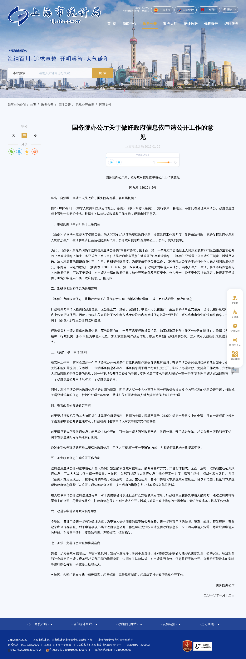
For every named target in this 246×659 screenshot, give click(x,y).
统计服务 (231, 24)
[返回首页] (54, 15)
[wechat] (11, 151)
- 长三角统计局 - (38, 624)
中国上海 (164, 9)
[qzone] (27, 151)
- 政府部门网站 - (127, 624)
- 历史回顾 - (207, 624)
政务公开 (150, 24)
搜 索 (102, 73)
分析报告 (211, 24)
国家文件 (105, 104)
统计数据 (191, 24)
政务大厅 (170, 24)
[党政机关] (187, 646)
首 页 (111, 24)
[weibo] (35, 151)
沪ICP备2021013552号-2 (25, 649)
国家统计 (188, 9)
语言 (230, 9)
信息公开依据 (85, 104)
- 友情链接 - (169, 624)
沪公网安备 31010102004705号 (68, 649)
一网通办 (211, 9)
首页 (33, 104)
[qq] (19, 151)
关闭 (235, 370)
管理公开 (64, 104)
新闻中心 (129, 24)
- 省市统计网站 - (82, 624)
